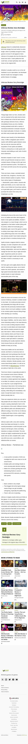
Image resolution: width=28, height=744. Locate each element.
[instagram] (6, 679)
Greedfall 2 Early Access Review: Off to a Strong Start (6, 572)
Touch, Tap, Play (14, 725)
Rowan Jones (4, 595)
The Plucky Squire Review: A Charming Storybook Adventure (7, 615)
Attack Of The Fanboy (14, 707)
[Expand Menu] (22, 2)
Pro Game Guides (14, 701)
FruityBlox (14, 727)
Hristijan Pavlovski (19, 597)
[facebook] (13, 679)
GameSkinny (14, 719)
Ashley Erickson (18, 619)
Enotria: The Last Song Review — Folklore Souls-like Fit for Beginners (20, 615)
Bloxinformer (14, 729)
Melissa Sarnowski (5, 576)
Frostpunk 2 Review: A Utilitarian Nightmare (18, 593)
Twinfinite (14, 703)
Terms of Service (5, 687)
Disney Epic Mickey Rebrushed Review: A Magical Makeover (7, 592)
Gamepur (14, 705)
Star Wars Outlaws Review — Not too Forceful (20, 572)
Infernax (3, 47)
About (2, 685)
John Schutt (17, 576)
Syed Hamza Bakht (5, 641)
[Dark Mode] (19, 2)
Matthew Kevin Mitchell (20, 637)
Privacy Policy (4, 689)
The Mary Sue (14, 723)
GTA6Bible (14, 731)
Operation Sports (14, 721)
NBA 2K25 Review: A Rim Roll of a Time (21, 635)
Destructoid (14, 715)
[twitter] (9, 679)
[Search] (16, 2)
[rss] (2, 679)
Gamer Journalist (14, 717)
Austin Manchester (5, 619)
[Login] (25, 2)
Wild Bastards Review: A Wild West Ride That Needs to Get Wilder (7, 636)
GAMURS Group (24, 735)
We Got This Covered (14, 713)
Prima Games (14, 709)
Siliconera (14, 711)
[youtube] (16, 679)
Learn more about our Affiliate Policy (7, 551)
